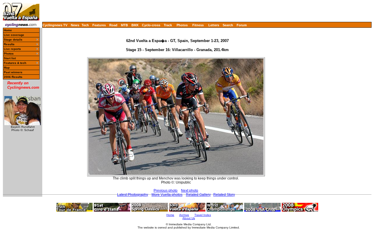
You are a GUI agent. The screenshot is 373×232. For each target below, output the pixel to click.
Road (113, 25)
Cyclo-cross (151, 25)
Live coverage (14, 34)
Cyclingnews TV (55, 25)
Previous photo (165, 191)
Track (168, 25)
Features (99, 25)
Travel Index (202, 215)
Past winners (13, 72)
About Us (188, 218)
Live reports (12, 48)
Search (228, 25)
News (75, 25)
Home (8, 30)
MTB (124, 25)
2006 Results (13, 77)
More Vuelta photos (167, 195)
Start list (10, 58)
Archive (184, 215)
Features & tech (15, 62)
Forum (242, 25)
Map (7, 67)
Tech (85, 25)
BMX (134, 25)
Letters (213, 25)
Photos (182, 25)
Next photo (189, 191)
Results (9, 44)
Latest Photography (132, 195)
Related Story (224, 195)
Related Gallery (198, 195)
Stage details (13, 39)
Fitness (198, 25)
